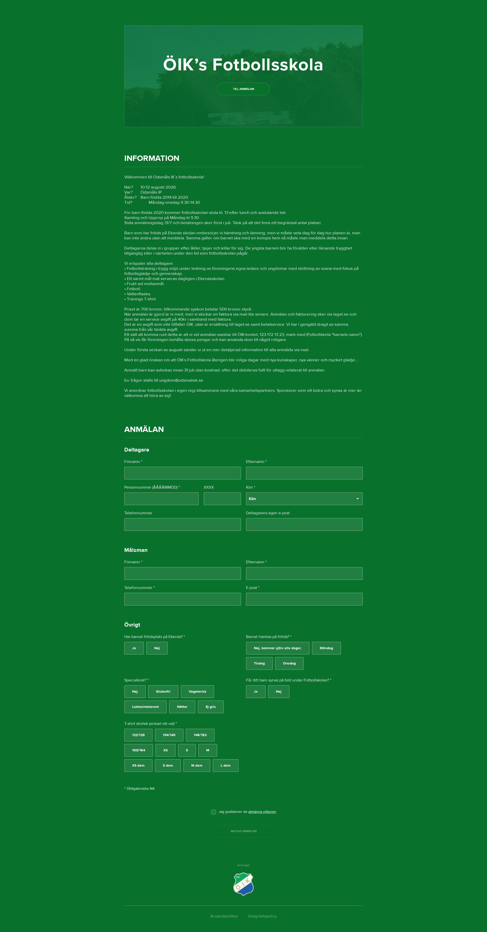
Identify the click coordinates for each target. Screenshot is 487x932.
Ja (134, 648)
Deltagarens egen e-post (268, 513)
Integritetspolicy (262, 916)
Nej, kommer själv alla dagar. (278, 648)
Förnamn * (133, 461)
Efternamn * (256, 461)
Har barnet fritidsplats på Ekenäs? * (154, 636)
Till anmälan (243, 89)
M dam (196, 765)
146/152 (200, 735)
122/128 (138, 735)
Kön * (250, 487)
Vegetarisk (197, 691)
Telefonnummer (138, 513)
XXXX (209, 487)
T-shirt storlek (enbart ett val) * (150, 723)
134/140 (169, 735)
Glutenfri (163, 691)
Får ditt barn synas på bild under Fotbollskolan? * (288, 680)
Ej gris (211, 707)
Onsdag (289, 663)
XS (165, 750)
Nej (157, 648)
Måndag (326, 648)
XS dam (138, 765)
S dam (168, 765)
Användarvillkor (224, 916)
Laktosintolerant (145, 707)
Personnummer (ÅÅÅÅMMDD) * (152, 487)
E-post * (252, 587)
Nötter (182, 707)
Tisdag (259, 663)
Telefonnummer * (139, 587)
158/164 (138, 750)
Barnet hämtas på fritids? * (268, 636)
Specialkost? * (136, 680)
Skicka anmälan (244, 831)
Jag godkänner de (247, 812)
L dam (226, 765)
